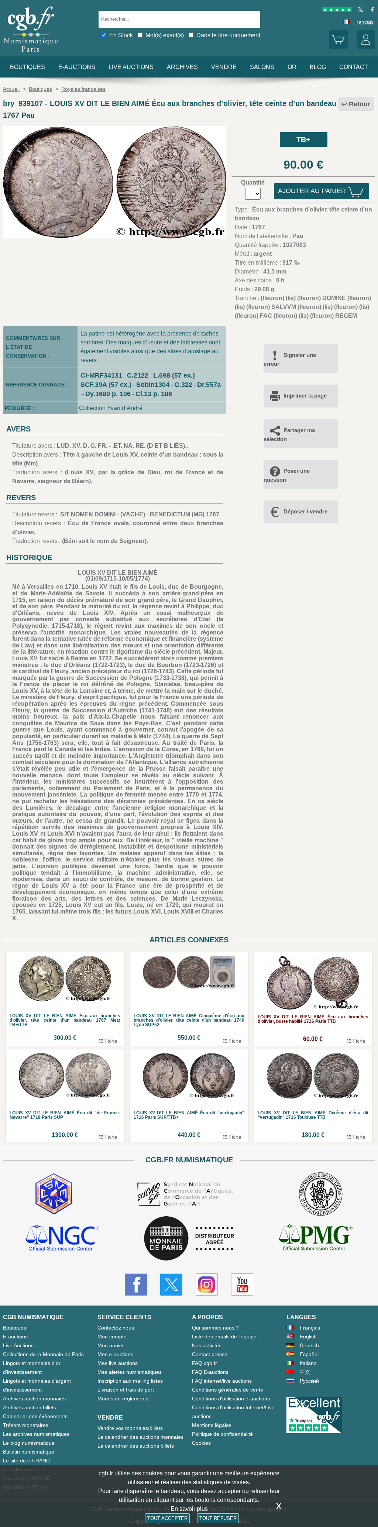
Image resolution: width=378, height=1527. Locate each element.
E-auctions (76, 67)
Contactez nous (115, 1328)
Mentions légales (211, 1425)
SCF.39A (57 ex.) (105, 384)
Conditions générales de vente (227, 1390)
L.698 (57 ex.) (174, 375)
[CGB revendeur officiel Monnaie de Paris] (189, 1239)
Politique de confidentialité (222, 1434)
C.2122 (137, 375)
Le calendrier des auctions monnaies (140, 1437)
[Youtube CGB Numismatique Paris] (242, 1284)
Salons (262, 67)
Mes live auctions (117, 1363)
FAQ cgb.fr (204, 1363)
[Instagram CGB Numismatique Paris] (207, 1284)
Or (292, 67)
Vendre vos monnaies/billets (130, 1428)
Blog (318, 67)
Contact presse (209, 1354)
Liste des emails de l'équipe (224, 1336)
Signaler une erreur (290, 359)
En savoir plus (189, 1509)
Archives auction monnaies (34, 1399)
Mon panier (110, 1345)
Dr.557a (209, 384)
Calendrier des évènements (35, 1416)
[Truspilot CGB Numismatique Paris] (337, 10)
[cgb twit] (358, 10)
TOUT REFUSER (218, 1518)
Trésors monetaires (25, 1425)
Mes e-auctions (115, 1354)
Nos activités (206, 1345)
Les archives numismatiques (36, 1434)
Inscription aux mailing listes (130, 1381)
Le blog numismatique (29, 1443)
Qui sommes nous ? (215, 1328)
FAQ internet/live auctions (222, 1381)
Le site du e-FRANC (26, 1461)
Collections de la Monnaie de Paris (43, 1354)
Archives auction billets (29, 1407)
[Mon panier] (338, 47)
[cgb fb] (370, 10)
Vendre (224, 67)
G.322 (183, 384)
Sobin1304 (152, 384)
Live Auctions (18, 1345)
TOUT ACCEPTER (167, 1518)
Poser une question (287, 475)
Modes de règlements (122, 1399)
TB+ (303, 139)
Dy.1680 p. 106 (108, 394)
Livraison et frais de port (125, 1390)
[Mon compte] (366, 47)
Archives (182, 67)
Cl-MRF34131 (101, 375)
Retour (359, 104)
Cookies (201, 1443)
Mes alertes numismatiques (129, 1372)
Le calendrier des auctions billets (135, 1446)
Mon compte (112, 1336)
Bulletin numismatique (28, 1452)
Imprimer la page (305, 395)
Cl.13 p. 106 (153, 394)
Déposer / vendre (305, 511)
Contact (353, 67)
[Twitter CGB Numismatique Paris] (171, 1284)
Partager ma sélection (289, 434)
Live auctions (131, 67)
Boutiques (27, 67)
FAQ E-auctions (210, 1372)
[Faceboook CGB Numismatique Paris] (136, 1284)
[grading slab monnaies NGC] (62, 1239)
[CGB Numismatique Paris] (30, 53)
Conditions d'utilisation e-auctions (231, 1399)
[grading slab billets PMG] (316, 1238)
